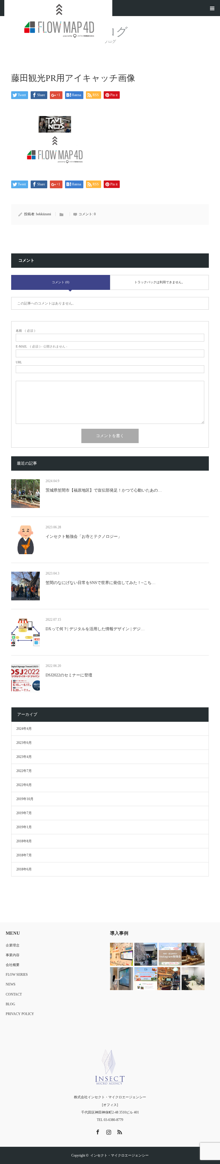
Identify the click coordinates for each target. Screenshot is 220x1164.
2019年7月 (24, 813)
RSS (119, 1131)
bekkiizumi (43, 214)
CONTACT (14, 994)
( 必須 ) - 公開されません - (41, 346)
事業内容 (12, 955)
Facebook (97, 1131)
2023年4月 (24, 757)
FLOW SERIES (17, 975)
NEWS (10, 984)
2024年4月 (24, 729)
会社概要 (12, 965)
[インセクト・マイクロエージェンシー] (110, 1067)
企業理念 (12, 945)
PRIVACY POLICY (20, 1014)
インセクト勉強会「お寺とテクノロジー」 (84, 536)
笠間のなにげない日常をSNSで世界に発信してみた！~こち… (101, 583)
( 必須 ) (25, 330)
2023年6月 (24, 743)
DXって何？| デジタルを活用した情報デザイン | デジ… (95, 629)
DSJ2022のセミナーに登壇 (69, 675)
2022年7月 (24, 771)
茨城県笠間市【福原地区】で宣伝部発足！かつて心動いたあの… (104, 490)
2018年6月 (24, 869)
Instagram (108, 1131)
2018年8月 (24, 841)
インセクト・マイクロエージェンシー (119, 1155)
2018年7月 (24, 855)
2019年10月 (25, 799)
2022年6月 (24, 785)
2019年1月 (24, 827)
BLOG (10, 1004)
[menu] (212, 8)
